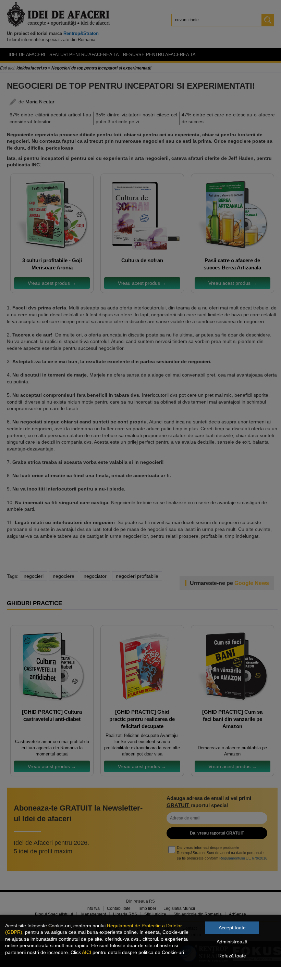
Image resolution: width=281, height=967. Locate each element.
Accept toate (232, 927)
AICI (86, 952)
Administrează (232, 941)
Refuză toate (232, 955)
